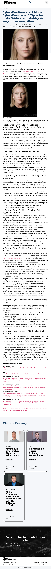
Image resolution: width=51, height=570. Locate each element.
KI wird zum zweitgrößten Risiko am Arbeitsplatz (13, 452)
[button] (46, 2)
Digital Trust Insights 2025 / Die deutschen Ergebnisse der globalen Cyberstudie (23, 374)
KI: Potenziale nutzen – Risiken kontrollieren (36, 452)
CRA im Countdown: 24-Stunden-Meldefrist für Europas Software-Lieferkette (13, 499)
